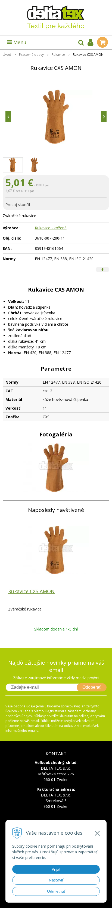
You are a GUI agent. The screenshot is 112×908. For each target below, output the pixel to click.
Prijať (56, 869)
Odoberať (91, 687)
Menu (19, 42)
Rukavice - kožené (51, 227)
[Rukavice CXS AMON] (56, 117)
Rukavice (58, 54)
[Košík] (102, 42)
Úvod (7, 54)
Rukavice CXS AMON (31, 591)
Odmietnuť (56, 891)
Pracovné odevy (31, 54)
